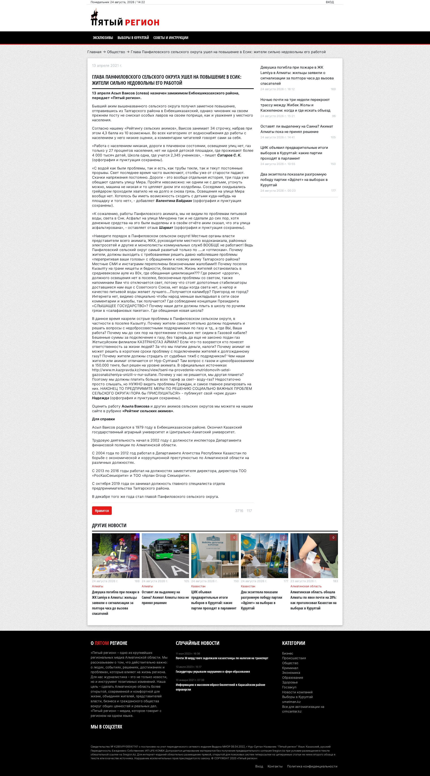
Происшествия (294, 658)
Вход (330, 2)
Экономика (291, 672)
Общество (116, 52)
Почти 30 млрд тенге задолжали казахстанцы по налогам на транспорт (222, 658)
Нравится (102, 510)
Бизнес (287, 653)
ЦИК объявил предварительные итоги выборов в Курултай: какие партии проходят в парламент (294, 152)
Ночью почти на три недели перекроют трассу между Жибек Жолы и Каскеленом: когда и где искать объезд (295, 105)
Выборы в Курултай (133, 37)
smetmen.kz (291, 702)
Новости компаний (297, 692)
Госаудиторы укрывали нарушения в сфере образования (213, 671)
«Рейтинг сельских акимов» (147, 411)
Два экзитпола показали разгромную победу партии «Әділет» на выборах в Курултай (294, 179)
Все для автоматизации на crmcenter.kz (303, 709)
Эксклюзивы (103, 37)
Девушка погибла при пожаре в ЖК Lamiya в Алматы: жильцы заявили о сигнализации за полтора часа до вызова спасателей (115, 603)
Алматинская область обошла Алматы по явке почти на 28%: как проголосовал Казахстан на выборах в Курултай (313, 600)
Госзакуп (289, 687)
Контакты (275, 766)
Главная (94, 52)
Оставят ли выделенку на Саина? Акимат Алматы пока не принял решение (165, 597)
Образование (292, 677)
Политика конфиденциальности (312, 766)
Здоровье (290, 682)
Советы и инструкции (170, 37)
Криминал (290, 668)
